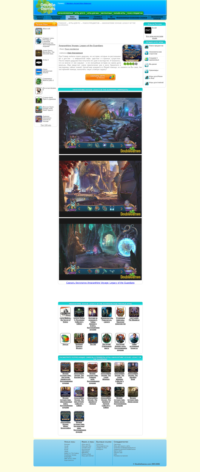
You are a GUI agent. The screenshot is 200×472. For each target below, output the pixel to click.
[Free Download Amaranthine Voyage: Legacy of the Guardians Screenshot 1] (100, 123)
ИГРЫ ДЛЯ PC (74, 23)
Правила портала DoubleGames (125, 449)
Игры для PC (80, 13)
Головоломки (134, 17)
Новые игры (69, 442)
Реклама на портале (121, 456)
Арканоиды (153, 70)
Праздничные (84, 17)
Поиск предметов (135, 13)
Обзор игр (99, 444)
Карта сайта (118, 451)
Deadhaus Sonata (70, 455)
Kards (66, 449)
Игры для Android (156, 83)
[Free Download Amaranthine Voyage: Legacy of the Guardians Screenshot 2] (100, 186)
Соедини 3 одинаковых (154, 59)
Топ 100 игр (46, 125)
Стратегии (143, 17)
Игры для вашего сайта (122, 446)
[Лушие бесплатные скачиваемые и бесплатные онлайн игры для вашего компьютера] (45, 7)
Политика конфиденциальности (125, 447)
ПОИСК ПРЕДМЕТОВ (91, 23)
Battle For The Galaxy (71, 453)
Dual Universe (69, 460)
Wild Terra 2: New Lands (70, 459)
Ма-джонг (153, 64)
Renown (67, 444)
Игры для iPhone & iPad (156, 77)
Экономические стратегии (155, 53)
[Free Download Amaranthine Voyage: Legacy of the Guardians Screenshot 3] (100, 249)
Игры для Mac (93, 13)
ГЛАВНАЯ (62, 23)
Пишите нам (118, 452)
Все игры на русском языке (154, 37)
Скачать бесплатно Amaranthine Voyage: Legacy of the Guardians (100, 283)
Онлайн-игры (119, 13)
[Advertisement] (100, 35)
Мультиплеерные (65, 13)
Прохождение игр (102, 446)
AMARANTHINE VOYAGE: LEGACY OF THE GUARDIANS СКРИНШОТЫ (100, 90)
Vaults (66, 451)
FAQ (115, 454)
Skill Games (86, 451)
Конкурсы (99, 449)
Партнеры (117, 444)
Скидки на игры (101, 447)
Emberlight (67, 457)
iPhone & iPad (86, 454)
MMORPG (85, 452)
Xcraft (66, 446)
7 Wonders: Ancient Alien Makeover (78, 3)
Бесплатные (106, 13)
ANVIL (66, 448)
